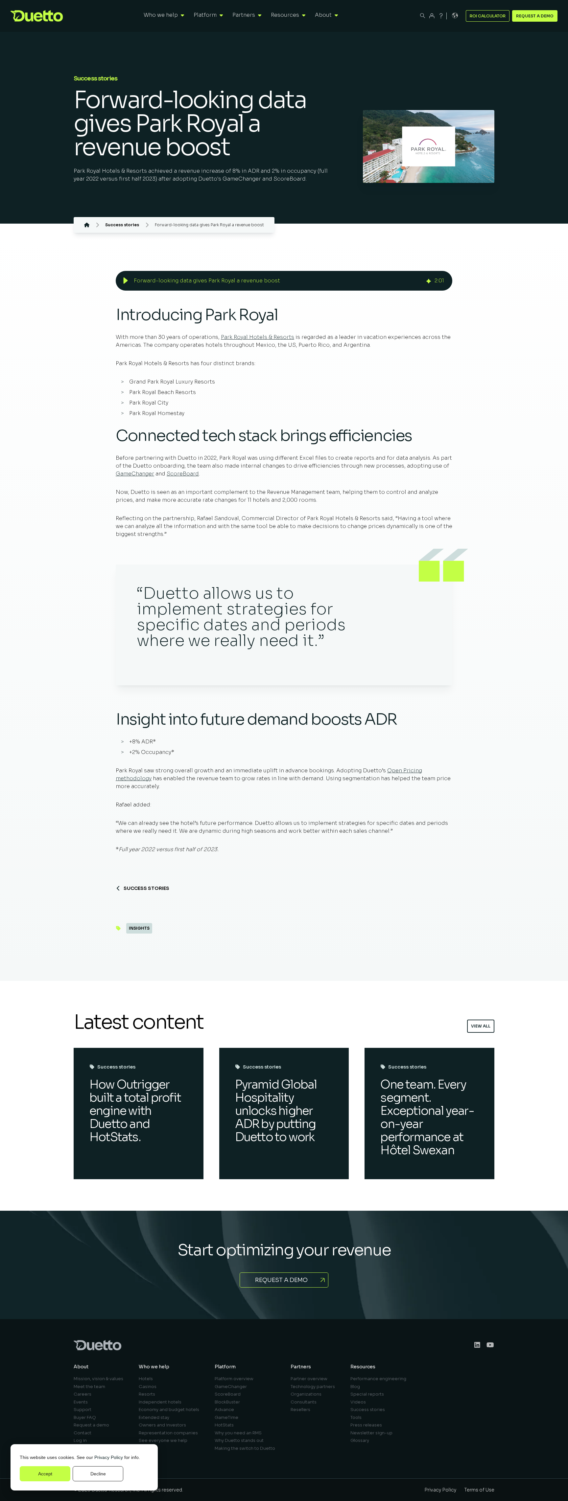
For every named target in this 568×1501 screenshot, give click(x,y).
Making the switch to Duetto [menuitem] (245, 1448)
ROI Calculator (488, 15)
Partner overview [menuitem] (309, 1378)
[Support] (441, 15)
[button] (125, 280)
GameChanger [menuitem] (231, 1386)
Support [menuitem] (82, 1409)
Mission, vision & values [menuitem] (98, 1378)
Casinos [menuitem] (147, 1386)
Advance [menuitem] (224, 1409)
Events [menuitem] (81, 1402)
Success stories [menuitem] (367, 1409)
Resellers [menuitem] (300, 1409)
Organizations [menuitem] (306, 1394)
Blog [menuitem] (355, 1386)
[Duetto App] (432, 15)
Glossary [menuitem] (359, 1440)
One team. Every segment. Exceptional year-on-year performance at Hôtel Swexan (427, 1117)
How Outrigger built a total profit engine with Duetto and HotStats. (135, 1110)
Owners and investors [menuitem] (162, 1425)
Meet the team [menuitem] (89, 1386)
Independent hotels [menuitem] (160, 1402)
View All (480, 1026)
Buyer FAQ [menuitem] (85, 1417)
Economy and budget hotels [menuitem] (169, 1409)
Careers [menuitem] (82, 1394)
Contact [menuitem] (82, 1433)
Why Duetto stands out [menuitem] (239, 1440)
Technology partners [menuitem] (313, 1386)
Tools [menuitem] (356, 1417)
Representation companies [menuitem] (168, 1433)
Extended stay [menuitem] (154, 1417)
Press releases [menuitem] (366, 1425)
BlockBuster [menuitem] (227, 1402)
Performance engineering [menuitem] (378, 1378)
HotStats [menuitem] (224, 1425)
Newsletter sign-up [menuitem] (371, 1433)
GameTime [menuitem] (226, 1417)
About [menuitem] (81, 1367)
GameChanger (135, 473)
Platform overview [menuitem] (234, 1378)
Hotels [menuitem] (146, 1378)
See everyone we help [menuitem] (163, 1440)
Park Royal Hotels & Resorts (257, 337)
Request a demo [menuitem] (91, 1425)
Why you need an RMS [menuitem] (238, 1433)
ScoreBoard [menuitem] (228, 1394)
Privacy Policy (108, 1457)
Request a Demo (535, 15)
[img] (428, 280)
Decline (98, 1473)
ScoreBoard (183, 473)
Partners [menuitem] (301, 1367)
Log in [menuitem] (80, 1440)
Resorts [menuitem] (147, 1394)
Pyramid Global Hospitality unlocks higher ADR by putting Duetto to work (276, 1110)
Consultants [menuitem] (304, 1402)
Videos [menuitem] (358, 1402)
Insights (139, 928)
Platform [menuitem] (225, 1367)
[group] (284, 281)
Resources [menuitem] (362, 1367)
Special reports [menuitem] (367, 1394)
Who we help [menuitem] (154, 1367)
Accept (45, 1473)
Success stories (146, 888)
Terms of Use (479, 1490)
